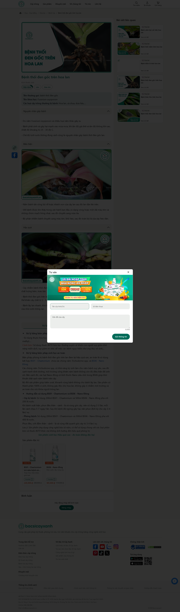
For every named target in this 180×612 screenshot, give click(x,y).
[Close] (128, 272)
